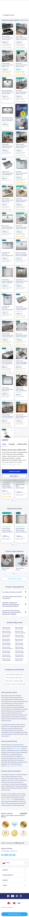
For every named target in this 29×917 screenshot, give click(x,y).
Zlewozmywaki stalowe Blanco (6, 640)
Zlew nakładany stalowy (14, 677)
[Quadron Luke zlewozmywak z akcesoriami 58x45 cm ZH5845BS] (21, 380)
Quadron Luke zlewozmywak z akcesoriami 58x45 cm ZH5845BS (21, 389)
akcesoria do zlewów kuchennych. (14, 766)
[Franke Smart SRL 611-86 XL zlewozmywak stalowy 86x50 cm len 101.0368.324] (7, 353)
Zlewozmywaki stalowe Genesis (6, 655)
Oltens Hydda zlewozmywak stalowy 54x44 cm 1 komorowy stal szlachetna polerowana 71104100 (21, 38)
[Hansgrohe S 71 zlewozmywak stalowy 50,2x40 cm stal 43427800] (21, 272)
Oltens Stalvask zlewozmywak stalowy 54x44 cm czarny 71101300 (21, 146)
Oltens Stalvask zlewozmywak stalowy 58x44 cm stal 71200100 (7, 65)
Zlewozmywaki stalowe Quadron (19, 651)
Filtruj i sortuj (13, 914)
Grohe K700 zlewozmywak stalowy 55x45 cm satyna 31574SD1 (21, 65)
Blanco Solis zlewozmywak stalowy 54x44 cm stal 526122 (21, 335)
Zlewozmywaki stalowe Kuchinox (19, 636)
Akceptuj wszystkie (14, 471)
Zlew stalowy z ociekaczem (14, 681)
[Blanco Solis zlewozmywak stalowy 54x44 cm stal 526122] (21, 326)
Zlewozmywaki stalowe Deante (6, 644)
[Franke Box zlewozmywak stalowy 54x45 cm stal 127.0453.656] (21, 164)
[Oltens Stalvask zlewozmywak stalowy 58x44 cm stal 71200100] (7, 56)
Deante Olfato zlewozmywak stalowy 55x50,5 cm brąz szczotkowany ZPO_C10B (21, 416)
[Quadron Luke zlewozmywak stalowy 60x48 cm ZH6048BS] (21, 353)
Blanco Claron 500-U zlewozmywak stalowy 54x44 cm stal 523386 (21, 254)
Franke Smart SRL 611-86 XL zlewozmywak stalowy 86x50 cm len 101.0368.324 (7, 362)
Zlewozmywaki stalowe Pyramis (19, 648)
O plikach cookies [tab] (22, 444)
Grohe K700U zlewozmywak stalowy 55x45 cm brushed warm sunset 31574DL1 (7, 146)
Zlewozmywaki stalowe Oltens (19, 644)
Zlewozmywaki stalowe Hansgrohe (20, 632)
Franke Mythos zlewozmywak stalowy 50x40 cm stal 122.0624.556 (7, 389)
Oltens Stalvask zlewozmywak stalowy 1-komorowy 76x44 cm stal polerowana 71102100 (7, 335)
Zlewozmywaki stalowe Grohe (19, 628)
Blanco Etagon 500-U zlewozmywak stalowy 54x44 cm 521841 (7, 92)
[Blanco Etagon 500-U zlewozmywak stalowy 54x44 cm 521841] (7, 83)
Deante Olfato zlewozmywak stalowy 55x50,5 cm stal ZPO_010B (7, 200)
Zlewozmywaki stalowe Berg (6, 636)
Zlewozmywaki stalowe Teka (19, 659)
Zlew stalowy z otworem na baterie (15, 684)
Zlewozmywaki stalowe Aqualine (6, 632)
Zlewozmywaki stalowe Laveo (19, 640)
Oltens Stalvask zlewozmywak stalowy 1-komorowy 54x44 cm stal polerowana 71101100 (7, 416)
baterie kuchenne (16, 748)
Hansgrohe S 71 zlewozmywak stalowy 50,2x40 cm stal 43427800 (21, 281)
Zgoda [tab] (4, 444)
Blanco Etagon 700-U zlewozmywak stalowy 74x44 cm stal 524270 (7, 119)
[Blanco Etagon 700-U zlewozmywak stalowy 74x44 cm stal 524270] (7, 110)
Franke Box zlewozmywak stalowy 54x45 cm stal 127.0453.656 (21, 173)
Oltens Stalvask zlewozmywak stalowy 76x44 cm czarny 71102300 (7, 38)
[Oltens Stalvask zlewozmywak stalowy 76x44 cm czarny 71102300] (7, 29)
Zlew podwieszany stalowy (14, 674)
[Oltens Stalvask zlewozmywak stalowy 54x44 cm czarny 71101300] (21, 137)
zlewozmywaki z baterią (7, 799)
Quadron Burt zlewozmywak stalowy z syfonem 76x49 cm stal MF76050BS (21, 308)
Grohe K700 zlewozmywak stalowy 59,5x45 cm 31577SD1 (21, 227)
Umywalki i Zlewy (8, 15)
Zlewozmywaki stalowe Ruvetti (19, 655)
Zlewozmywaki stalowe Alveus (6, 628)
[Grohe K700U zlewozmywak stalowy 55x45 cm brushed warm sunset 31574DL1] (7, 137)
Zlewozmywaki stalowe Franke (6, 651)
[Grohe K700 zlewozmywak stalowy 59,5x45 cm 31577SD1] (21, 218)
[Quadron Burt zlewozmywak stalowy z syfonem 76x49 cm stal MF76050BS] (21, 299)
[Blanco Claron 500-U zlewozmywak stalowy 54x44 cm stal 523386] (21, 245)
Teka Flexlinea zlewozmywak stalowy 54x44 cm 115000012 (7, 281)
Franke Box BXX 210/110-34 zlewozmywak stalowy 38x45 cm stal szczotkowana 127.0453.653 (7, 308)
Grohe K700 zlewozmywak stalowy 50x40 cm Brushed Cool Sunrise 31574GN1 (21, 200)
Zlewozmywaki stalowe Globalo (6, 659)
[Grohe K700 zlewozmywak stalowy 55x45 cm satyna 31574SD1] (21, 56)
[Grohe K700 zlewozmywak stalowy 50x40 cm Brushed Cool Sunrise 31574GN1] (21, 191)
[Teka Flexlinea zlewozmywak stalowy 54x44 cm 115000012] (7, 272)
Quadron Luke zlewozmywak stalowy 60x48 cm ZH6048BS (21, 362)
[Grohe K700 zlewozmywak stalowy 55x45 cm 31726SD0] (21, 83)
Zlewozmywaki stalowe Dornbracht (7, 648)
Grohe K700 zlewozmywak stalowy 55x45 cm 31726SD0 (21, 92)
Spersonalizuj (13, 476)
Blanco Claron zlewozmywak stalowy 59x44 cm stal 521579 (7, 227)
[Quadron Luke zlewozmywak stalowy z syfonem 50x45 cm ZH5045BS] (7, 164)
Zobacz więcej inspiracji (15, 578)
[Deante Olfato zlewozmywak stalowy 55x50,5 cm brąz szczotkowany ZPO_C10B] (21, 407)
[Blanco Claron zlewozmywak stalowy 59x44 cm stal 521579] (7, 218)
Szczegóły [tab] (12, 444)
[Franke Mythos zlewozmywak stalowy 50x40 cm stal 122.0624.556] (7, 380)
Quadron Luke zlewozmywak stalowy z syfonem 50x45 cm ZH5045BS (7, 173)
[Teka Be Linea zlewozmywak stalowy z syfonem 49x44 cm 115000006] (7, 434)
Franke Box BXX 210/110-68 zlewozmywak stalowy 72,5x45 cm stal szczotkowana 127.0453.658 (7, 254)
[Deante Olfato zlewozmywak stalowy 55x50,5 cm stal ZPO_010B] (7, 191)
